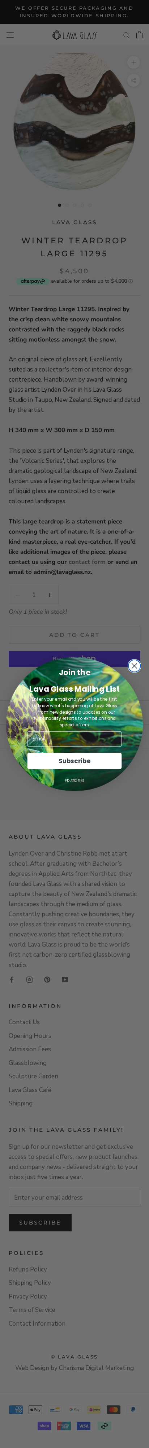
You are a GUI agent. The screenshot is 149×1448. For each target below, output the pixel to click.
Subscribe (74, 760)
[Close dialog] (134, 666)
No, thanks (74, 779)
